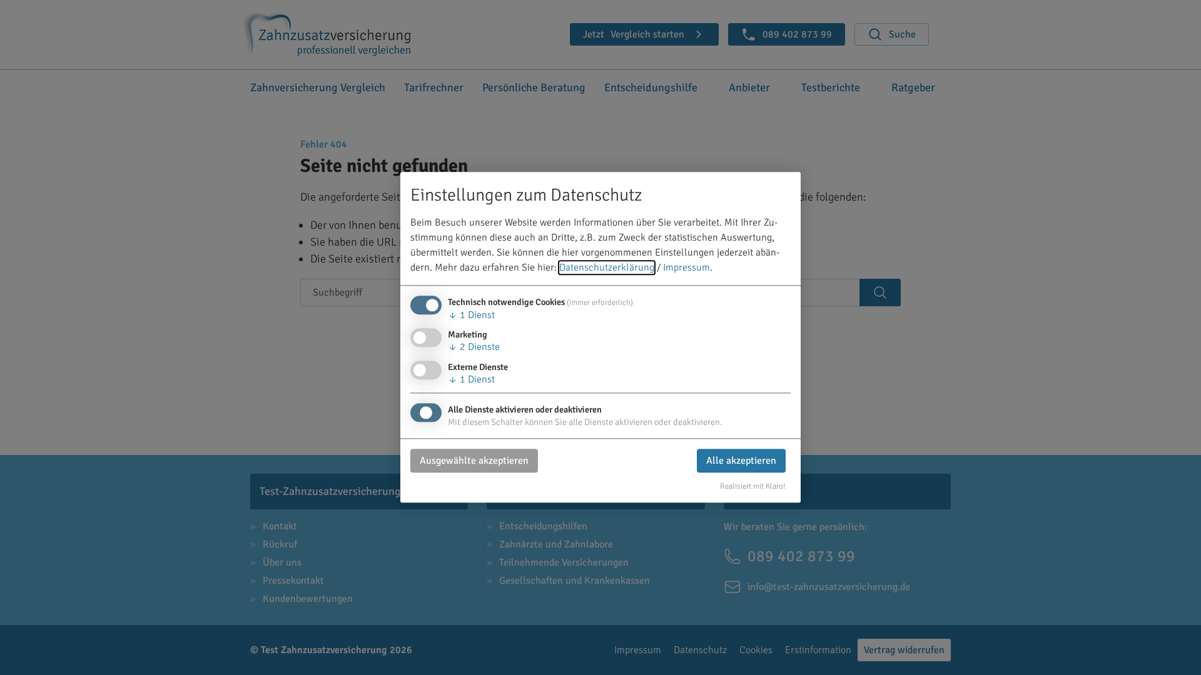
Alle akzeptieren (741, 460)
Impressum (686, 268)
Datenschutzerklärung (606, 268)
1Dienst (471, 315)
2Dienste (474, 347)
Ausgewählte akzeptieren (474, 460)
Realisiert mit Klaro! (753, 486)
